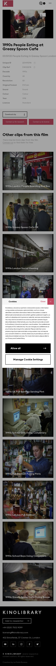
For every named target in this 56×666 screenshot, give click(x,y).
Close (43, 301)
